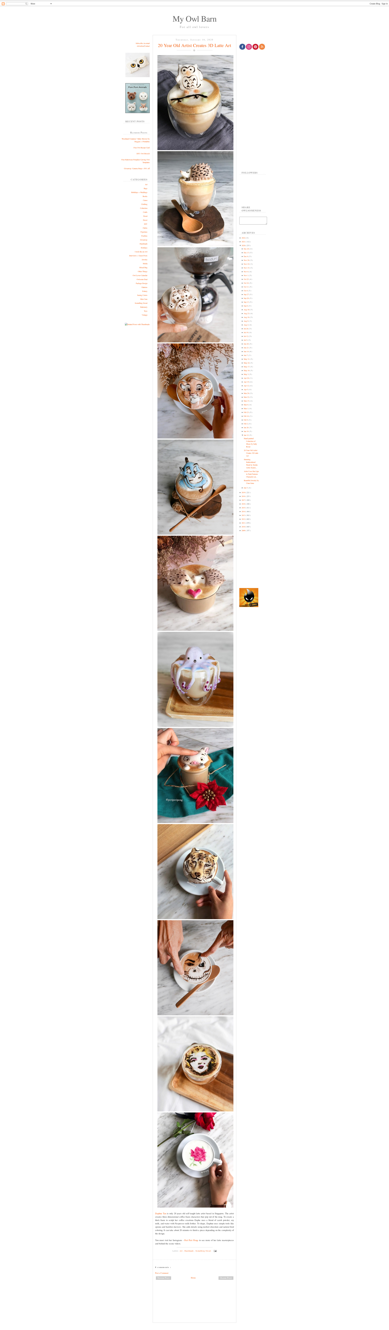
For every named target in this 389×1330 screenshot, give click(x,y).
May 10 (247, 370)
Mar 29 (247, 393)
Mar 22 (247, 397)
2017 (244, 500)
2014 (244, 511)
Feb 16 (246, 416)
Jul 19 (246, 332)
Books (145, 196)
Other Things (142, 271)
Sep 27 (246, 294)
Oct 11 (246, 286)
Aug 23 (247, 313)
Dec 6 (246, 256)
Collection (143, 208)
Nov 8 (246, 271)
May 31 (247, 359)
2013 (244, 515)
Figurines (144, 232)
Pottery (144, 291)
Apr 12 (246, 385)
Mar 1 (246, 408)
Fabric (145, 228)
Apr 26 (246, 378)
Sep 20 (246, 298)
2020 (244, 245)
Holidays (144, 247)
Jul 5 (246, 340)
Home (193, 1277)
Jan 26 (246, 427)
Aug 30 (247, 309)
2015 (244, 507)
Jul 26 (246, 328)
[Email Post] (215, 1251)
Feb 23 (246, 412)
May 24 (247, 363)
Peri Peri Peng (191, 1240)
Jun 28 (246, 344)
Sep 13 (246, 302)
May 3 (246, 374)
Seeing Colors (142, 295)
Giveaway (143, 239)
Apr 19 (246, 382)
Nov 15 (247, 267)
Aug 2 (246, 325)
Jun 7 (246, 355)
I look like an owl (141, 251)
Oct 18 (246, 283)
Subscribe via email (143, 43)
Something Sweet (141, 303)
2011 (244, 523)
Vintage (144, 315)
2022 (244, 238)
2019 (244, 492)
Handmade (143, 243)
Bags (145, 188)
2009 (244, 530)
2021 (244, 241)
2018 (244, 496)
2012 (244, 519)
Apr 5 (246, 389)
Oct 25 (246, 279)
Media (145, 263)
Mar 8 (246, 404)
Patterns (144, 287)
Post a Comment (162, 1273)
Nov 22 (247, 264)
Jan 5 (246, 487)
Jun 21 (246, 347)
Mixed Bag (143, 267)
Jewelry (144, 259)
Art (146, 184)
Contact (147, 46)
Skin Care (143, 299)
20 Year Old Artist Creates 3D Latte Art (194, 45)
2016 (244, 504)
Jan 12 (246, 435)
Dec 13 (246, 252)
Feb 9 (246, 420)
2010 (244, 526)
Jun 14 (246, 351)
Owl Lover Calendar (140, 275)
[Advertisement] (194, 1292)
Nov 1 (246, 275)
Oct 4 (246, 290)
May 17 (247, 366)
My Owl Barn (195, 18)
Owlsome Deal (142, 279)
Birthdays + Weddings (139, 192)
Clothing (144, 204)
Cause (145, 200)
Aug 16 (247, 317)
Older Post (226, 1277)
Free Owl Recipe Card (142, 147)
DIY (145, 224)
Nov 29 (247, 260)
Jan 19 (246, 431)
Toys (145, 311)
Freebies (144, 236)
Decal (145, 216)
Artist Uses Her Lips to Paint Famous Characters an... (251, 474)
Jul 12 (246, 336)
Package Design (141, 283)
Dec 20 (246, 248)
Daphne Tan (160, 1213)
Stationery (143, 307)
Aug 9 (246, 321)
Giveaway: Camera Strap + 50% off (137, 168)
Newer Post (163, 1277)
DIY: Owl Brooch (143, 153)
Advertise (140, 46)
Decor (145, 220)
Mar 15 (247, 401)
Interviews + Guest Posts (138, 255)
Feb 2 (246, 423)
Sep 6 (246, 306)
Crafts (145, 212)
